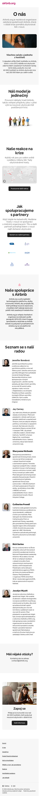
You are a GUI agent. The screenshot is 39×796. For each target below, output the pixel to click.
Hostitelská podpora (8, 773)
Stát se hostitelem (8, 760)
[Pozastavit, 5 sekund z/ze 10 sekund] (4, 181)
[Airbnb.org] (8, 3)
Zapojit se (5, 752)
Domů (4, 743)
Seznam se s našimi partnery (19, 235)
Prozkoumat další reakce (19, 189)
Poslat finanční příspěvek (10, 756)
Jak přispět (5, 778)
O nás (4, 747)
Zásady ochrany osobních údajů (12, 791)
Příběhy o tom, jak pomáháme (11, 765)
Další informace (19, 723)
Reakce (4, 769)
